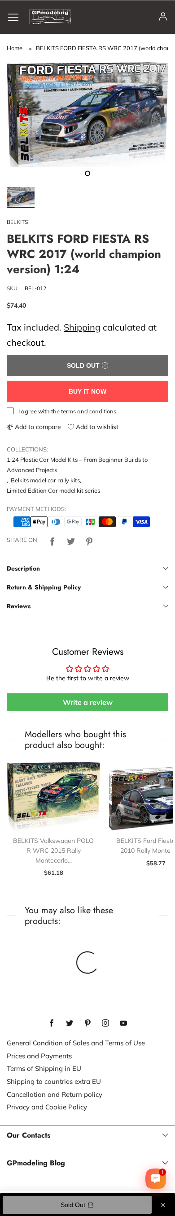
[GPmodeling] (50, 16)
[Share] (52, 540)
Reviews (19, 606)
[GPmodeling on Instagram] (105, 1023)
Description (23, 568)
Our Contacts (28, 1135)
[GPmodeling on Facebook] (51, 1023)
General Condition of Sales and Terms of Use (76, 1043)
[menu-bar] (16, 16)
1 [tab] (87, 173)
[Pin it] (89, 540)
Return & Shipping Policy (44, 587)
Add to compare (37, 427)
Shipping (82, 327)
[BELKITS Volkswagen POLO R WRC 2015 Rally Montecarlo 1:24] (53, 797)
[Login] (163, 16)
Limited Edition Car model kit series (53, 490)
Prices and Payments (39, 1056)
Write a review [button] (88, 702)
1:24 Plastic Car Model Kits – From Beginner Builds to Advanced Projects (77, 464)
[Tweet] (71, 540)
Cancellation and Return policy (54, 1094)
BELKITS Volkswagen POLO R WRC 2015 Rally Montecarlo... (53, 850)
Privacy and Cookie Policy (47, 1107)
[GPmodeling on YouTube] (123, 1023)
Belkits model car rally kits (45, 480)
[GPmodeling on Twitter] (69, 1023)
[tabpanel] (87, 114)
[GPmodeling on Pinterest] (87, 1023)
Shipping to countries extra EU (54, 1081)
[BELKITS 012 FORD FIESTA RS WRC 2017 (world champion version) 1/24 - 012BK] (87, 114)
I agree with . (68, 411)
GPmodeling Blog (36, 1163)
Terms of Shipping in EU (44, 1068)
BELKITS (17, 222)
